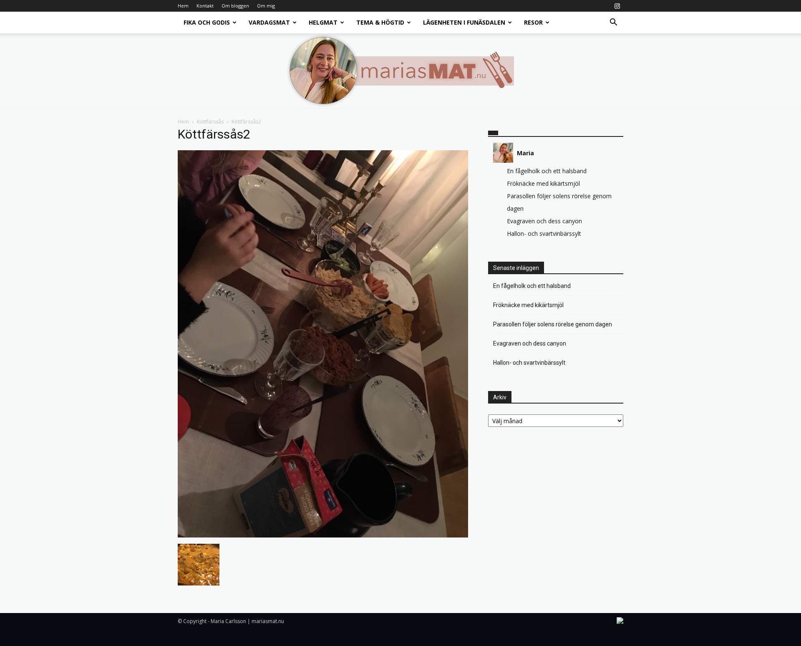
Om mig (266, 6)
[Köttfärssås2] (323, 535)
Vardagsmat (269, 22)
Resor (533, 22)
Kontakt (205, 6)
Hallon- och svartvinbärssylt (544, 233)
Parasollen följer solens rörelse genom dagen (552, 324)
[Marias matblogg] (400, 71)
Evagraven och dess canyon (544, 221)
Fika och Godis (207, 22)
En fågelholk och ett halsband (547, 171)
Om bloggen (235, 6)
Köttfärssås (210, 121)
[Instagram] (617, 6)
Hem (183, 6)
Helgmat (323, 22)
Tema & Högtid (380, 22)
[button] (613, 23)
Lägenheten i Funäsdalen (464, 22)
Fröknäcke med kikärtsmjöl (543, 183)
